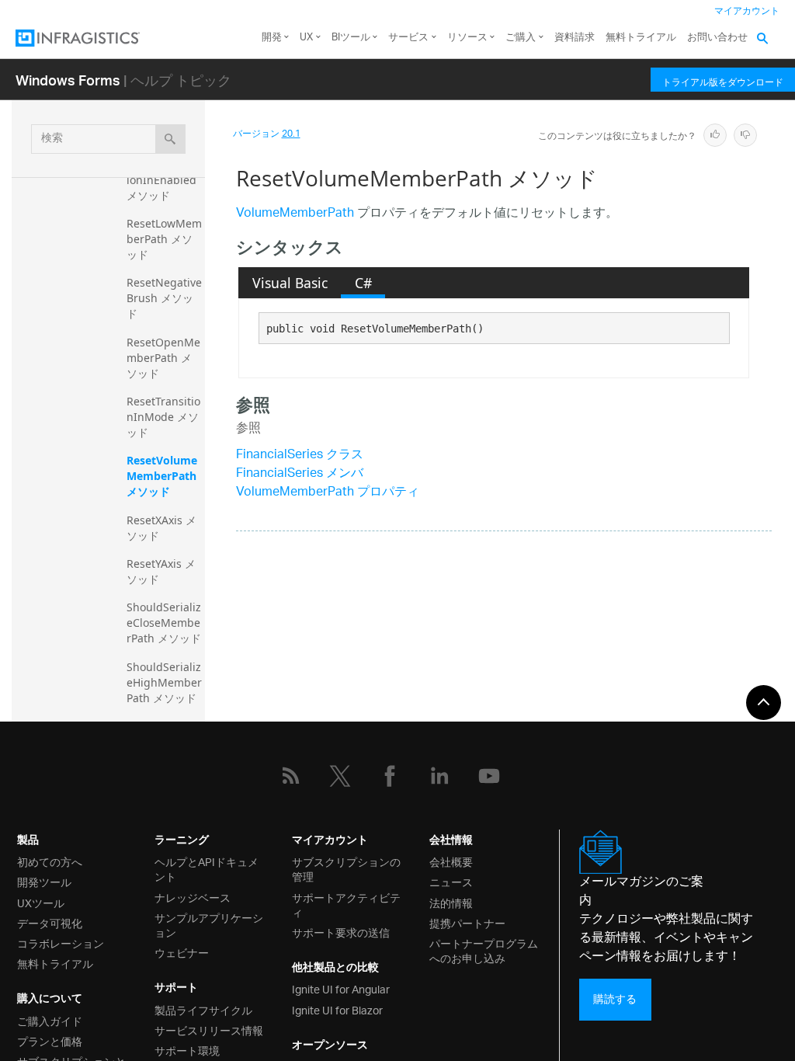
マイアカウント (746, 11)
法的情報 (451, 902)
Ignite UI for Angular (341, 988)
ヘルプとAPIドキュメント (206, 868)
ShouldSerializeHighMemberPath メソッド (164, 682)
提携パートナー (467, 922)
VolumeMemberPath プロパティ (327, 493)
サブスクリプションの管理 (346, 868)
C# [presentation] (363, 282)
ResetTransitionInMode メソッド (163, 417)
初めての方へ (49, 861)
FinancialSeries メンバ (299, 474)
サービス (408, 37)
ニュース (451, 881)
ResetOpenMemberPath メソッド (163, 358)
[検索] (170, 139)
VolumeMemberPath (295, 214)
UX (306, 37)
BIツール (351, 37)
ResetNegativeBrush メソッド (164, 298)
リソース (467, 37)
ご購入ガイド (49, 1020)
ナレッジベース (192, 896)
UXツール (40, 902)
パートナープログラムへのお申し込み (483, 950)
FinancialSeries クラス (299, 455)
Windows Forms (68, 79)
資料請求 (574, 37)
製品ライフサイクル (203, 1009)
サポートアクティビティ (346, 904)
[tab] (289, 282)
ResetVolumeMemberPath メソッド (163, 476)
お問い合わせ (717, 37)
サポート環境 (187, 1049)
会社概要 (451, 861)
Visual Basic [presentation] (290, 282)
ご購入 (520, 37)
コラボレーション (60, 942)
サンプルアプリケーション (208, 924)
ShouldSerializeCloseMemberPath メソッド (164, 622)
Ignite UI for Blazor (337, 1009)
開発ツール (44, 881)
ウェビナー (181, 952)
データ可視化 (49, 922)
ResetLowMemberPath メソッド (164, 239)
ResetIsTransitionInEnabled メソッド (163, 180)
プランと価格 (49, 1040)
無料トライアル (641, 37)
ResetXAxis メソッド (161, 528)
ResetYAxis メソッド (161, 571)
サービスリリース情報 (208, 1029)
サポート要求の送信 (341, 931)
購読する (615, 999)
